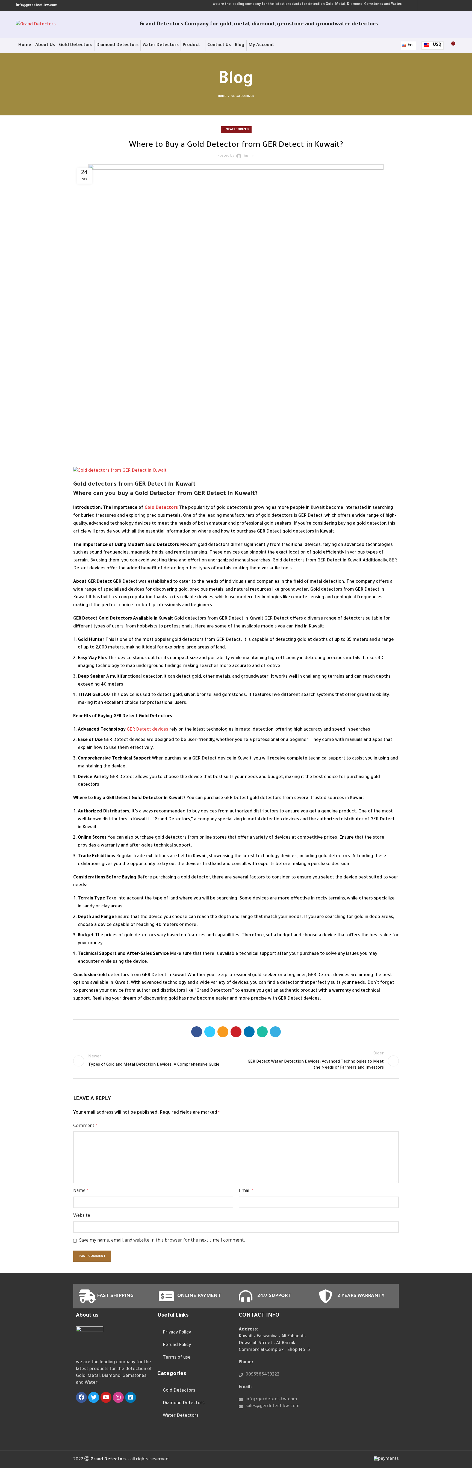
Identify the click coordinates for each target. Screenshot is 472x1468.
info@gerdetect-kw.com (36, 5)
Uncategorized (242, 96)
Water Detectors (181, 1415)
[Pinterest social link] (236, 1031)
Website (81, 1215)
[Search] (394, 45)
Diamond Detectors (184, 1403)
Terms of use (177, 1357)
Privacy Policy (177, 1332)
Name (80, 1191)
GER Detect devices (147, 729)
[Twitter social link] (431, 5)
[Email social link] (222, 1031)
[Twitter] (93, 1397)
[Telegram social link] (275, 1031)
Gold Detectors (161, 508)
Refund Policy (177, 1345)
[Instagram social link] (438, 5)
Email (246, 1191)
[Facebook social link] (424, 5)
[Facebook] (81, 1397)
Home (222, 96)
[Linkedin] (130, 1397)
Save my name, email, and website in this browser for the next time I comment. (162, 1240)
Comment (85, 1126)
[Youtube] (106, 1397)
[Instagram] (118, 1397)
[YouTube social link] (445, 5)
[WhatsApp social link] (262, 1031)
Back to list (236, 1061)
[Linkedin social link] (452, 5)
